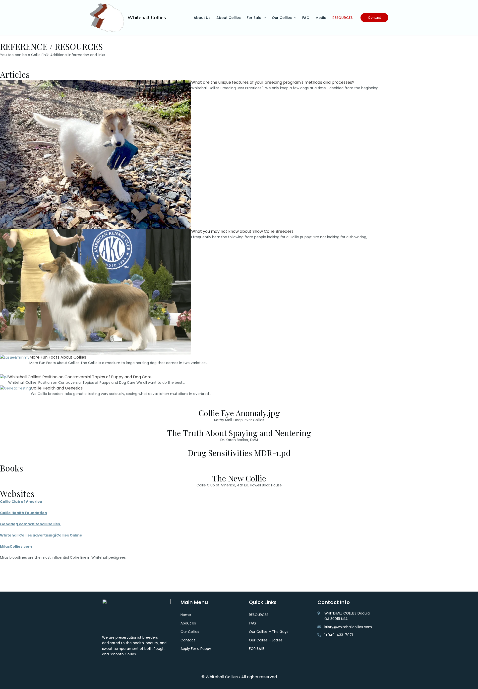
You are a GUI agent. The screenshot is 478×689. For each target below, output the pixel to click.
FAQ (305, 17)
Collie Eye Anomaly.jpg (239, 412)
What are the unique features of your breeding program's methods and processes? (272, 82)
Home (185, 614)
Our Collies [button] (282, 17)
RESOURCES (342, 17)
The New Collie (239, 478)
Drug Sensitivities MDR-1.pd (239, 452)
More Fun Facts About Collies (57, 357)
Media (320, 17)
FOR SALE (256, 648)
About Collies (228, 17)
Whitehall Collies (146, 17)
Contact (187, 640)
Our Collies (189, 631)
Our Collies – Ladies (266, 640)
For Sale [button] (254, 17)
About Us (202, 17)
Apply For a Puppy (195, 648)
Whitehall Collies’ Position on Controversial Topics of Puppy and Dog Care (80, 377)
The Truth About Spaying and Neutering (239, 432)
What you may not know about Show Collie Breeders (242, 231)
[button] (263, 18)
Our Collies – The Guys (268, 631)
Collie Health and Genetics (57, 388)
